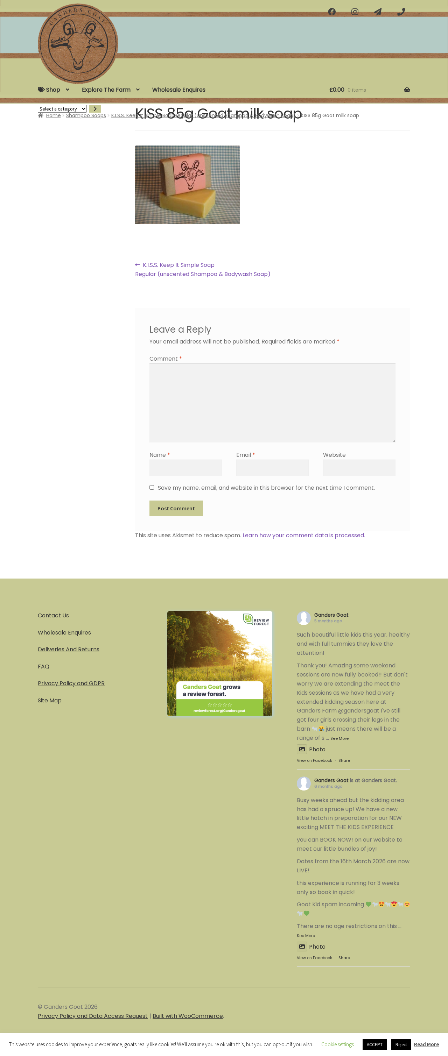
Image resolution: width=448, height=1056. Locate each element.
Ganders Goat (331, 614)
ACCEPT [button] (375, 1045)
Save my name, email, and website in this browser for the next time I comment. (266, 488)
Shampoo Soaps (86, 115)
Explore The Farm (106, 90)
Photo (317, 749)
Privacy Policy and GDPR (71, 683)
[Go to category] (95, 109)
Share (344, 760)
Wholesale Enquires (178, 90)
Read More (426, 1044)
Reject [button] (401, 1045)
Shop (52, 90)
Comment (165, 359)
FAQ (43, 666)
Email (245, 455)
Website (334, 455)
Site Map (50, 700)
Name (159, 455)
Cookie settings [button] (337, 1044)
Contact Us (53, 615)
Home (53, 115)
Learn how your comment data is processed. (304, 535)
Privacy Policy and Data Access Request (93, 1016)
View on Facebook (314, 760)
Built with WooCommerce (188, 1016)
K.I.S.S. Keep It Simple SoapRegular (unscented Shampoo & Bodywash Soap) (203, 115)
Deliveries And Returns (68, 649)
